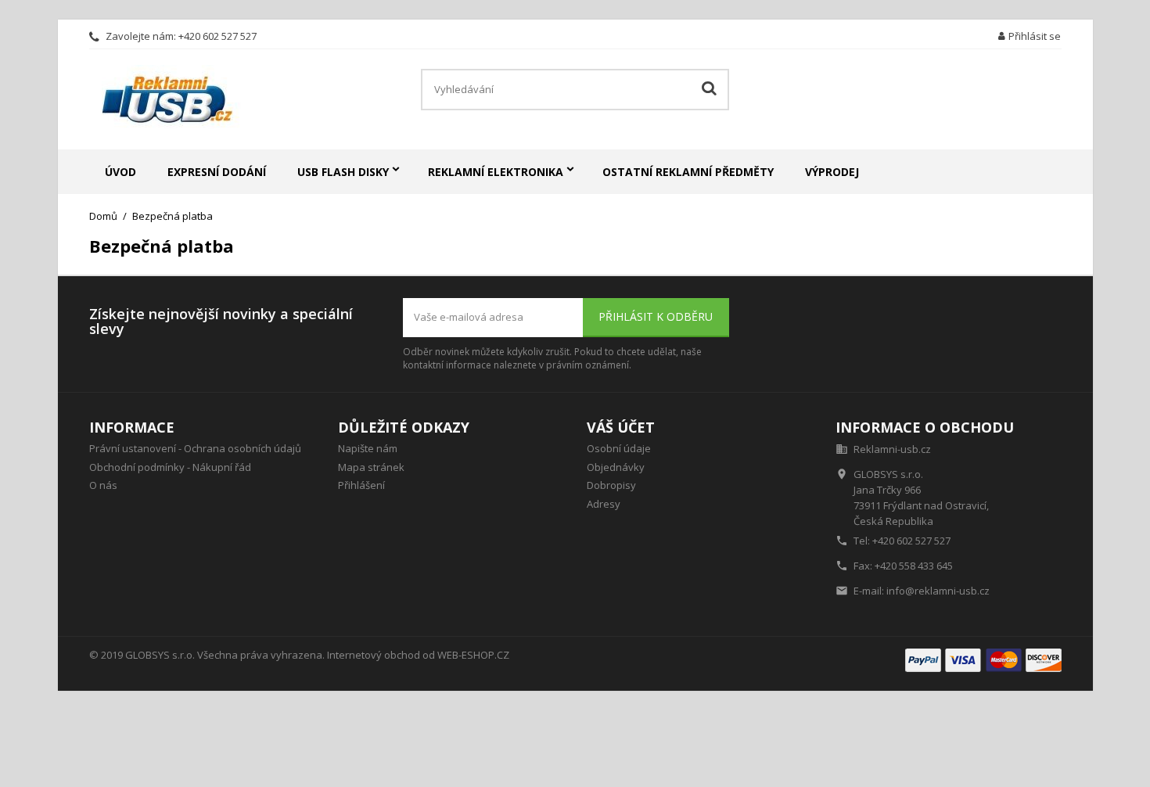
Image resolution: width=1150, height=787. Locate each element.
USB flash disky (343, 171)
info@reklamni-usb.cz (938, 591)
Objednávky (616, 467)
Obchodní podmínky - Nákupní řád (170, 467)
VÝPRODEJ (832, 171)
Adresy (603, 504)
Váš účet (621, 427)
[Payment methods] (983, 659)
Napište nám (367, 448)
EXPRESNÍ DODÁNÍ (216, 171)
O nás (103, 485)
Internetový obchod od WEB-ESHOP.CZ (418, 655)
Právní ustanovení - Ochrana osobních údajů (195, 448)
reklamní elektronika (495, 171)
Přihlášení (361, 485)
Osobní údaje (619, 448)
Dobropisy (611, 485)
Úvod (120, 171)
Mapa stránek (371, 467)
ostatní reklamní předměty (688, 171)
